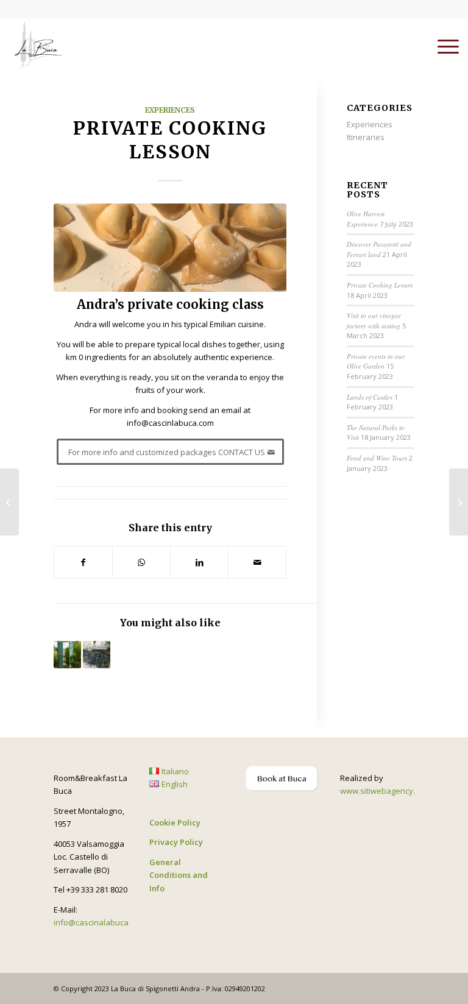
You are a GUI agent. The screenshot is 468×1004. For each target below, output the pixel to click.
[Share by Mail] (257, 562)
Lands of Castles (369, 396)
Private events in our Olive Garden (376, 361)
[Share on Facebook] (83, 562)
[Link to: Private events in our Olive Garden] (67, 654)
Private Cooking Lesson (380, 284)
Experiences (170, 110)
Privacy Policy (176, 841)
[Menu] (442, 45)
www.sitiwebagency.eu (382, 790)
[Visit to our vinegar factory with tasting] (9, 502)
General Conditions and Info (178, 875)
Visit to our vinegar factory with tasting (374, 320)
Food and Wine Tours (377, 457)
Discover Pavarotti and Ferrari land (379, 249)
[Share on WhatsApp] (141, 562)
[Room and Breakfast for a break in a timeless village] (36, 45)
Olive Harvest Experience (366, 218)
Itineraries (366, 137)
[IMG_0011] (170, 247)
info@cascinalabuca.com (100, 922)
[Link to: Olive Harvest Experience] (96, 654)
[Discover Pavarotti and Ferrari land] (458, 502)
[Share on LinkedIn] (199, 562)
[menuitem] (442, 45)
